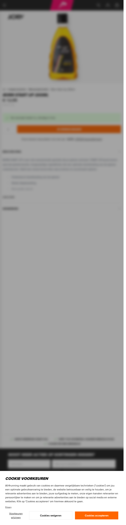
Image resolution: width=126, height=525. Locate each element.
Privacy (8, 507)
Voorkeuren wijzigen (16, 515)
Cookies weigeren (50, 515)
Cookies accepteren (96, 515)
